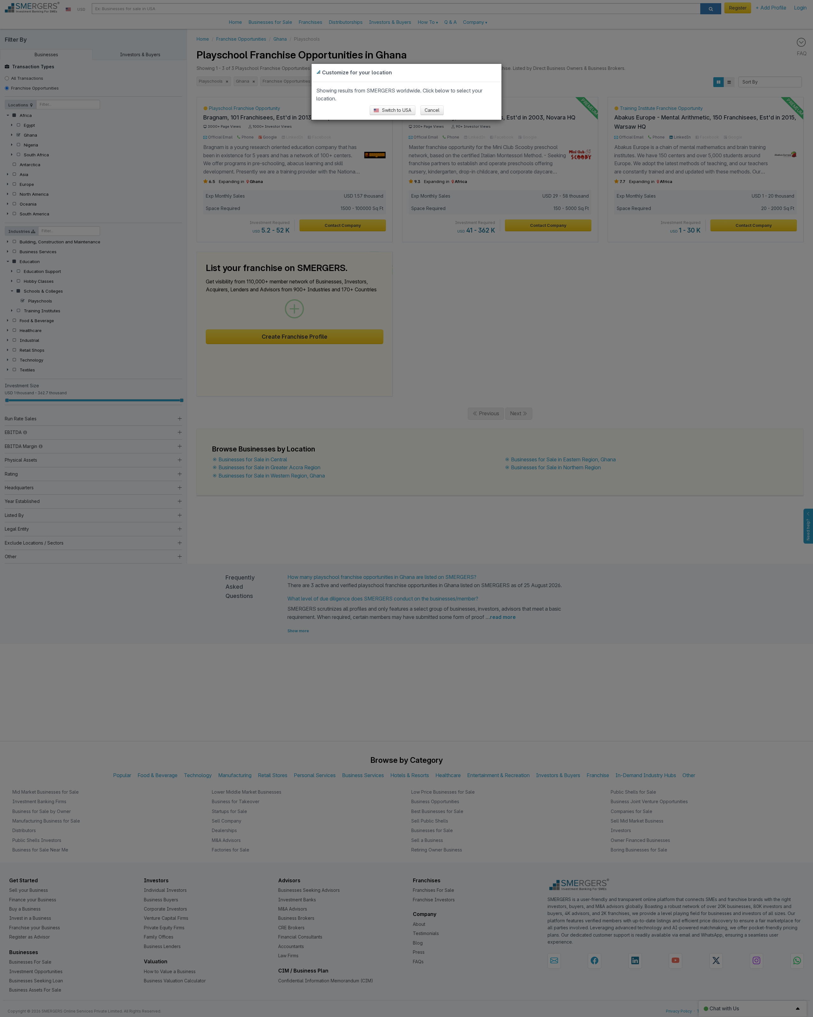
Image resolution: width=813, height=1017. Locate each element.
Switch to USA (396, 110)
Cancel (432, 110)
